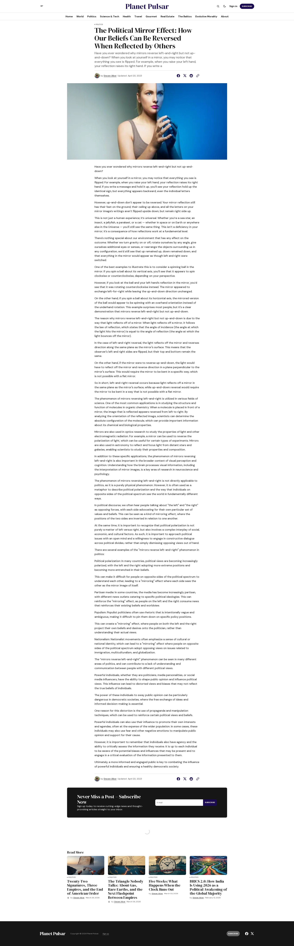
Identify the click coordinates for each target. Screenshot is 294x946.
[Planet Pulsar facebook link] (247, 934)
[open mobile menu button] (42, 6)
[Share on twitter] (185, 76)
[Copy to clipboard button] (197, 76)
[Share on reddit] (191, 76)
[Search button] (218, 6)
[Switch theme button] (224, 6)
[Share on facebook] (179, 76)
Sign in (233, 6)
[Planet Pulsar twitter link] (251, 934)
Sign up (106, 934)
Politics (99, 24)
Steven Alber (110, 75)
